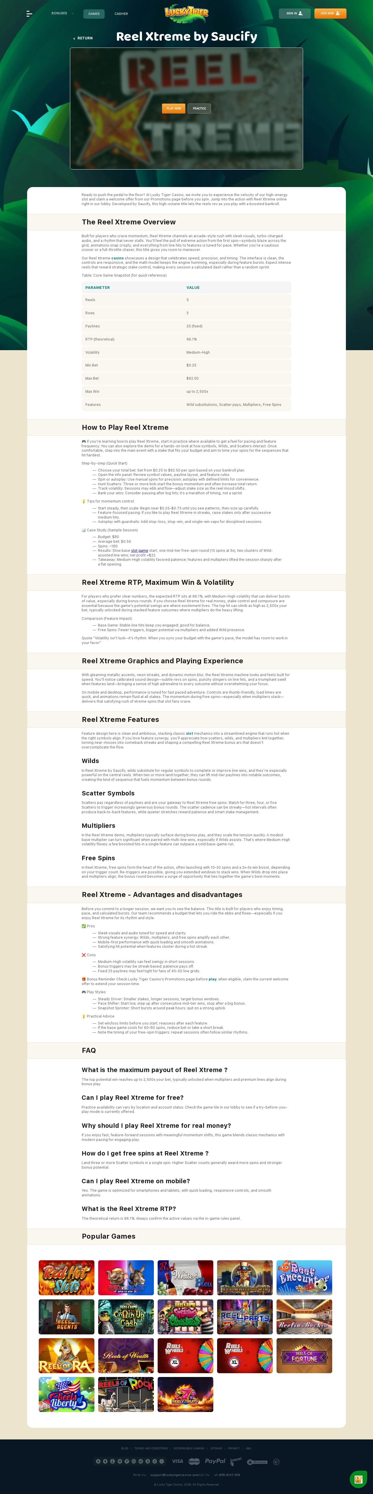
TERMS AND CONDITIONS (151, 1448)
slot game (139, 551)
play (213, 979)
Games (94, 14)
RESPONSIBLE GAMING (189, 1448)
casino (117, 258)
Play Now (174, 108)
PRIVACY (234, 1448)
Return (85, 38)
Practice (199, 108)
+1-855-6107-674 (227, 1474)
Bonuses (59, 13)
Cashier (121, 14)
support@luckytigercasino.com (174, 1474)
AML (249, 1448)
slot (189, 734)
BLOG (125, 1448)
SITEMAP (216, 1448)
